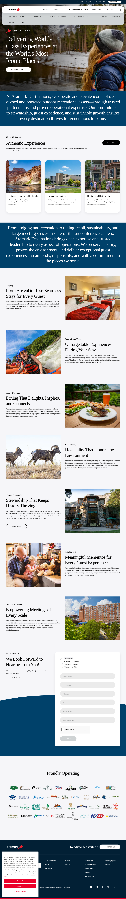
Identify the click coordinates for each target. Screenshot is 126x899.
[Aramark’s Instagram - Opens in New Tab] (114, 887)
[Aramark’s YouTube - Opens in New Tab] (91, 887)
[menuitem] (45, 10)
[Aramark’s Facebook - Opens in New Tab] (102, 887)
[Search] (119, 9)
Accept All (20, 881)
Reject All (20, 886)
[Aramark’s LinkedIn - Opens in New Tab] (97, 887)
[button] (114, 2)
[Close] (36, 854)
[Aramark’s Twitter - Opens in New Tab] (108, 887)
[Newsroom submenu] (102, 10)
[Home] (15, 9)
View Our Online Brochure (14, 678)
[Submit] (38, 865)
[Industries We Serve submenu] (89, 10)
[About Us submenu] (50, 10)
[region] (20, 874)
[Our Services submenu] (65, 10)
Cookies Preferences (20, 891)
